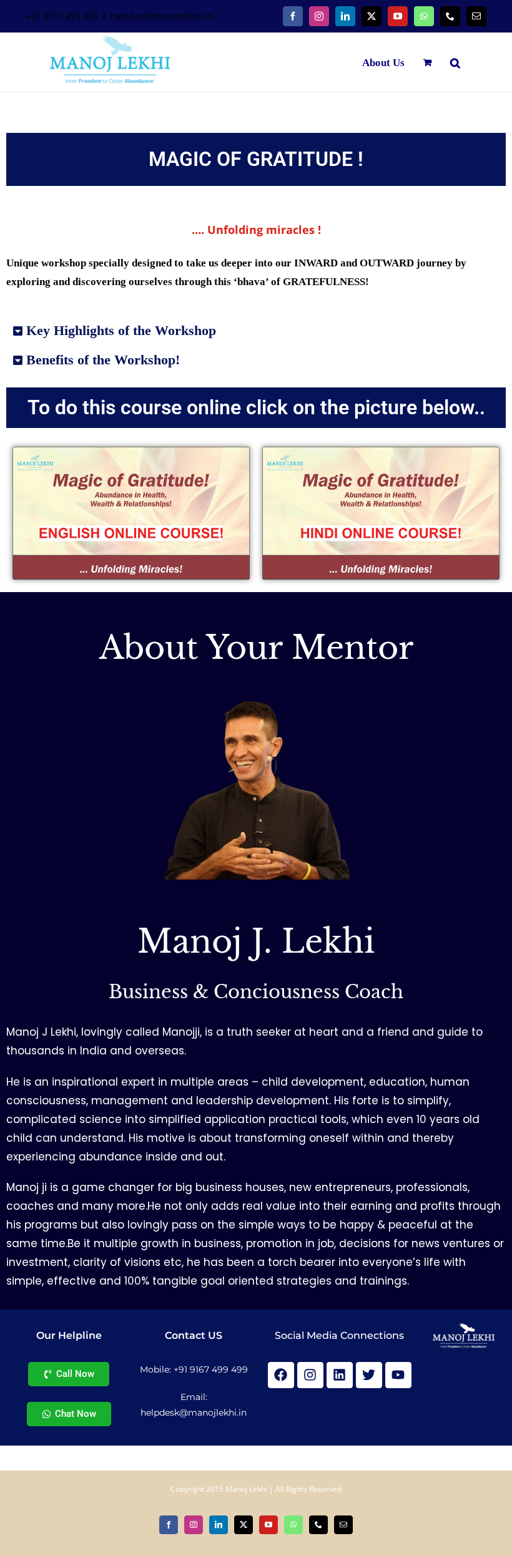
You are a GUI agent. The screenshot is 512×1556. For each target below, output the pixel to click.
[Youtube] (398, 1375)
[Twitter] (369, 1375)
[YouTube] (398, 16)
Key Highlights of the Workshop (121, 330)
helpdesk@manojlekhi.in (162, 16)
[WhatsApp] (424, 16)
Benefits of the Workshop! (103, 359)
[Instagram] (319, 16)
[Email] (476, 16)
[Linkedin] (340, 1375)
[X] (372, 16)
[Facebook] (293, 16)
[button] (455, 62)
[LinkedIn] (345, 16)
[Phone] (450, 16)
